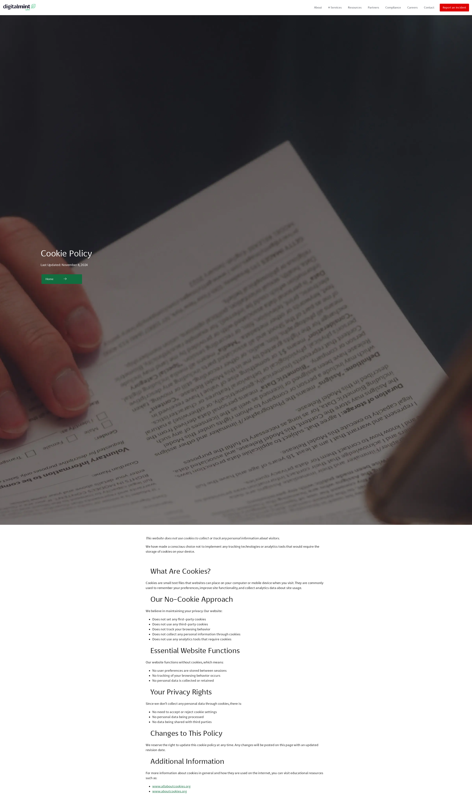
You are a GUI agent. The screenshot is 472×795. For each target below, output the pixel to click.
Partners (373, 7)
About (318, 7)
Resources (355, 7)
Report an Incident (454, 7)
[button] (61, 279)
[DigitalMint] (19, 7)
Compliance (393, 7)
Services (335, 7)
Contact (429, 7)
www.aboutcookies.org (169, 791)
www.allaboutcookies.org (171, 786)
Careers (412, 7)
